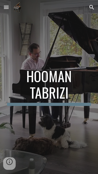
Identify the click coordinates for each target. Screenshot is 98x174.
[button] (6, 7)
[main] (49, 87)
